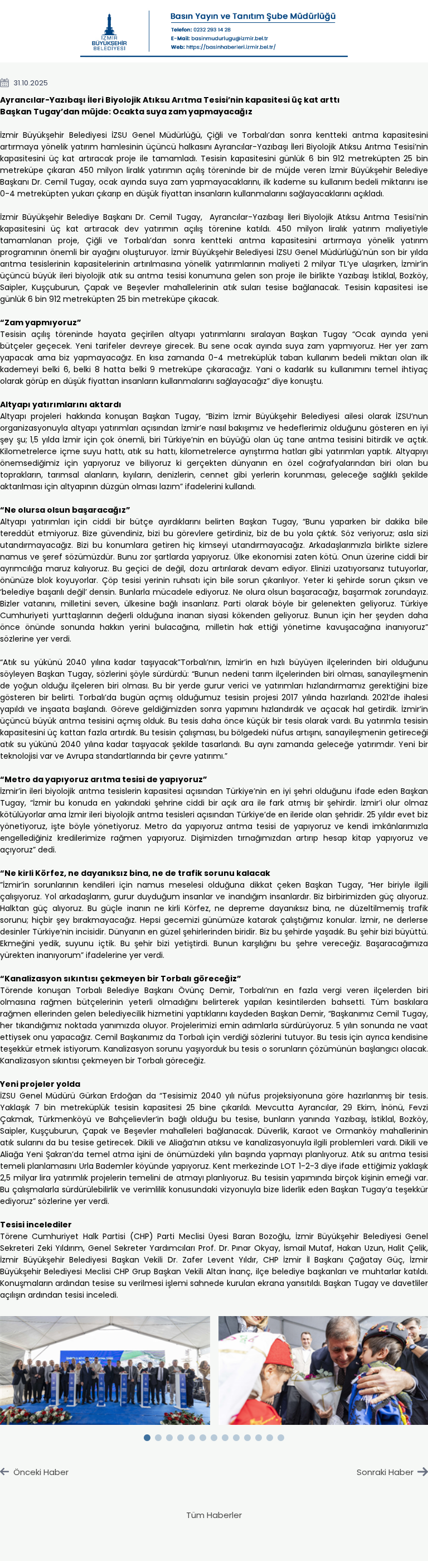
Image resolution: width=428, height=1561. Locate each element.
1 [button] (147, 1435)
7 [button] (214, 1435)
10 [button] (247, 1435)
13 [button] (280, 1435)
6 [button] (202, 1435)
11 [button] (258, 1435)
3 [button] (169, 1435)
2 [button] (158, 1435)
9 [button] (236, 1435)
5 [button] (191, 1435)
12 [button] (269, 1435)
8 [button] (225, 1435)
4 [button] (180, 1435)
